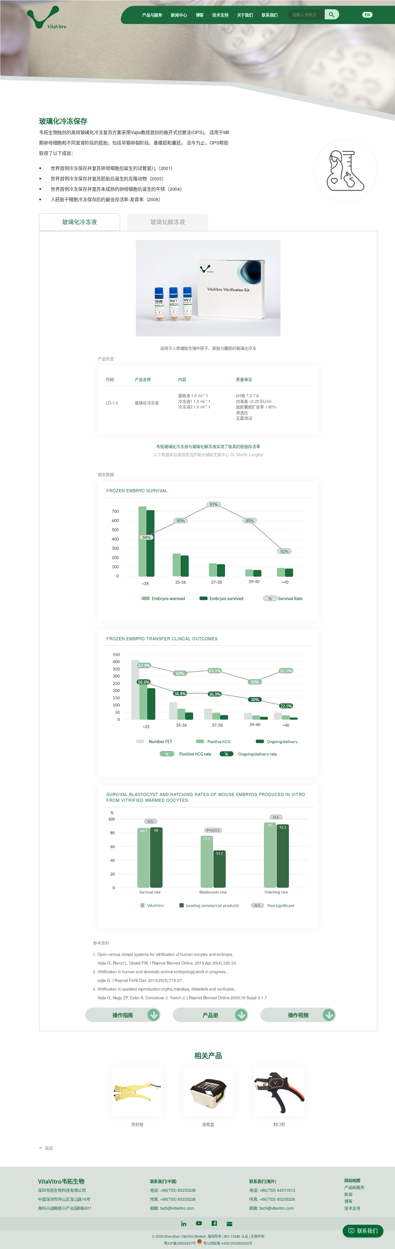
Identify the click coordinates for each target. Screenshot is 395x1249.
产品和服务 (354, 1187)
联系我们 (270, 15)
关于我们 (245, 15)
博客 (200, 15)
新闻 (348, 1194)
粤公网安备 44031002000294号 (227, 1243)
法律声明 (257, 1236)
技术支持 (220, 15)
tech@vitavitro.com (177, 1208)
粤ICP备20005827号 (180, 1243)
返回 (49, 1148)
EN (367, 14)
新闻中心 (179, 15)
